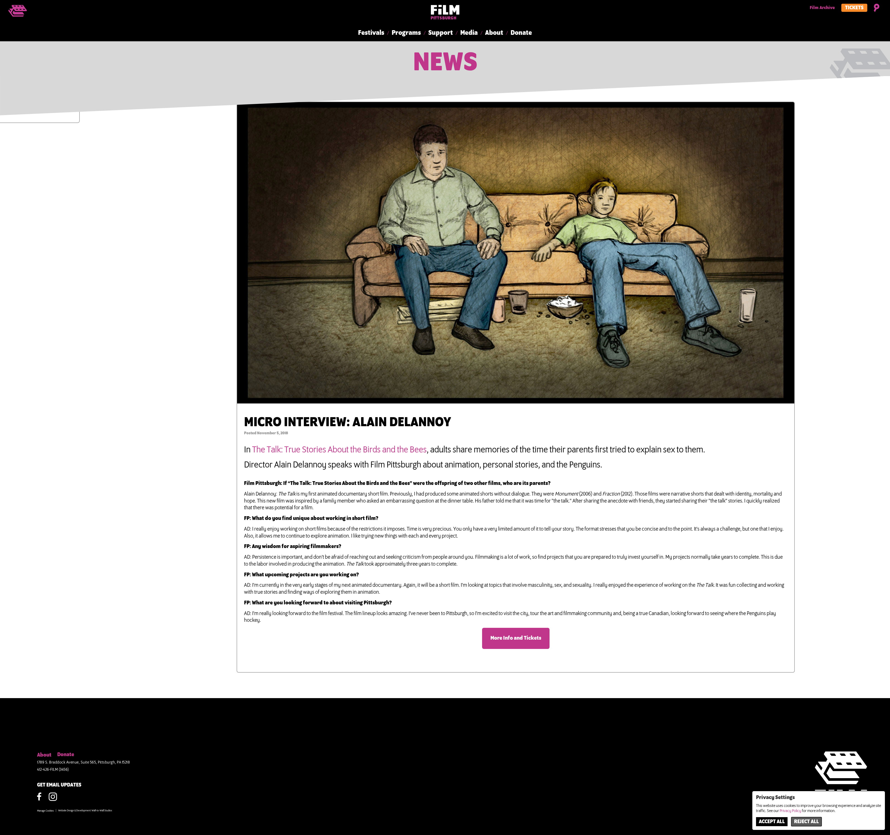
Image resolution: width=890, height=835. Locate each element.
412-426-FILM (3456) (53, 769)
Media (469, 32)
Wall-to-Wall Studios (102, 810)
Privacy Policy (790, 811)
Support (440, 32)
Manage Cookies (45, 810)
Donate (521, 32)
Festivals (371, 32)
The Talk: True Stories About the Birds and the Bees (339, 450)
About (494, 32)
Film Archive (822, 8)
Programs (406, 32)
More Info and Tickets (515, 638)
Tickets (854, 8)
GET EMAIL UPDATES (59, 785)
